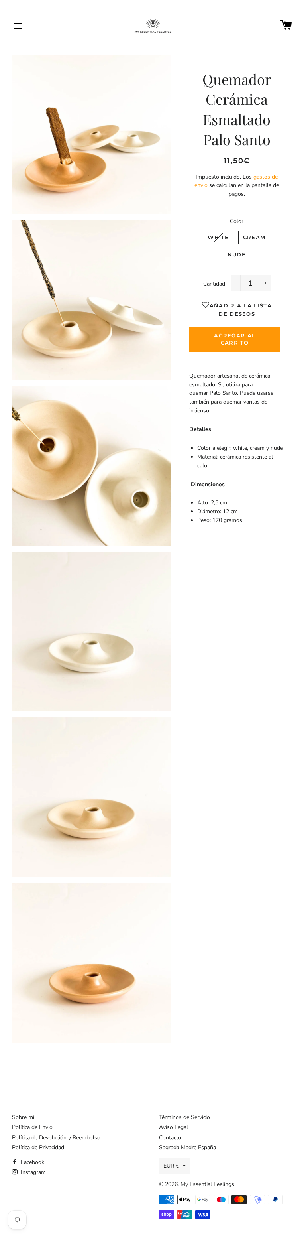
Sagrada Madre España (187, 1147)
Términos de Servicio (184, 1117)
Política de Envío (32, 1127)
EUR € (171, 1166)
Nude (237, 254)
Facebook (31, 1162)
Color (236, 221)
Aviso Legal (173, 1127)
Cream (254, 237)
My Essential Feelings (207, 1184)
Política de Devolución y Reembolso (56, 1137)
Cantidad (214, 284)
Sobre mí (23, 1117)
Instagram (32, 1172)
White (218, 237)
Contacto (170, 1137)
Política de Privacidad (38, 1147)
